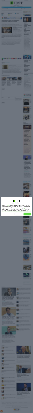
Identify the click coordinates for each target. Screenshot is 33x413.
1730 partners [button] (7, 205)
